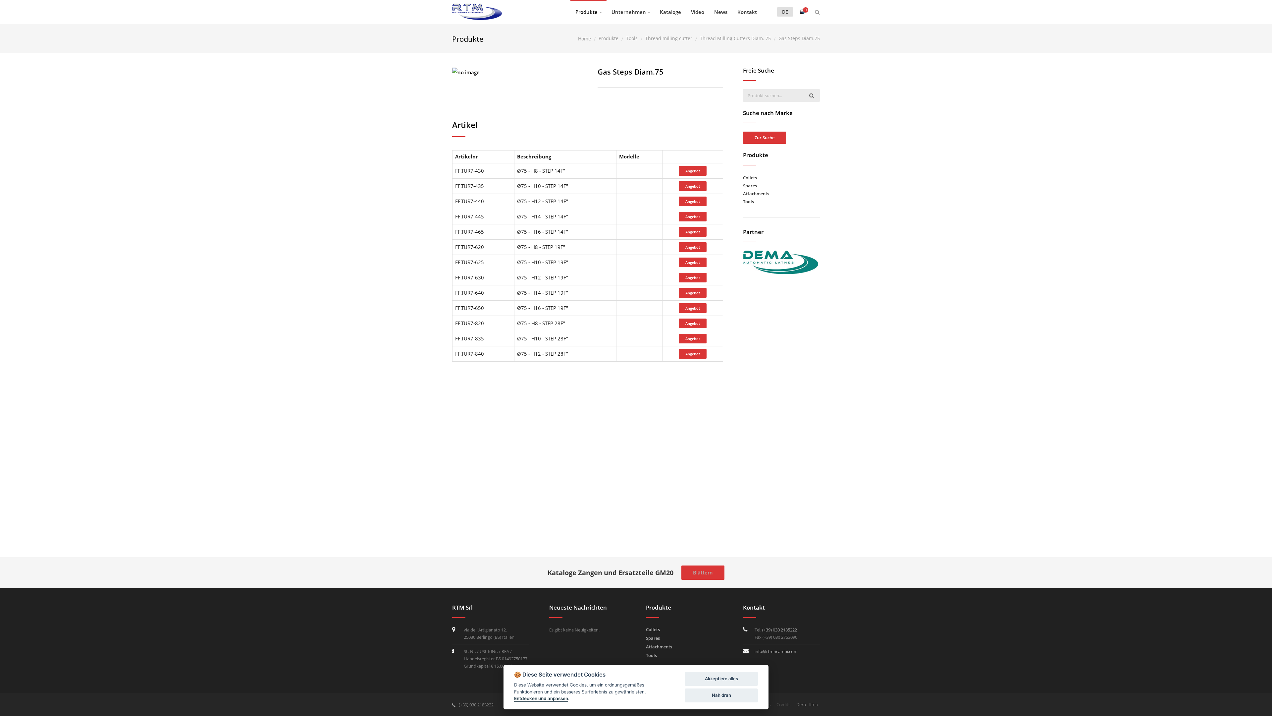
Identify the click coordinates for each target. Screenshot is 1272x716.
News (720, 12)
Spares (750, 186)
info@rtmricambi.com (776, 651)
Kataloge (670, 12)
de (785, 12)
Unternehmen (628, 12)
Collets (750, 178)
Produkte (586, 12)
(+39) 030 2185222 (779, 630)
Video (697, 12)
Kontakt (747, 12)
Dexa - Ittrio (807, 704)
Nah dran (721, 695)
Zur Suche (764, 138)
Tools (748, 202)
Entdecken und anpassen (541, 698)
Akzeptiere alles (721, 678)
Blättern (703, 572)
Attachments (756, 194)
